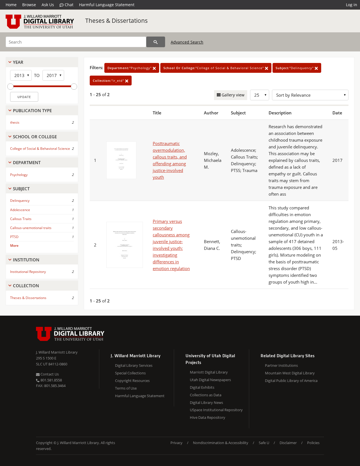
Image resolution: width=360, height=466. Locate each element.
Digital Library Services (133, 365)
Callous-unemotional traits (30, 227)
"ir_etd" (109, 80)
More (14, 245)
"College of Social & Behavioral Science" (214, 68)
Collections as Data (205, 394)
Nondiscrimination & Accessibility (220, 442)
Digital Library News (206, 402)
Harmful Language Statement (106, 4)
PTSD (14, 236)
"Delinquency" (295, 68)
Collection (26, 285)
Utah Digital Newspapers (210, 379)
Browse (29, 4)
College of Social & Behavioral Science (40, 148)
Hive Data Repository (207, 417)
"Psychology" (130, 68)
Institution (26, 260)
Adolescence (20, 209)
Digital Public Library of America (291, 380)
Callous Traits (21, 218)
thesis (14, 122)
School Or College (35, 136)
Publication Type (32, 110)
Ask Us (48, 4)
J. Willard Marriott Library (57, 352)
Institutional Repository (28, 271)
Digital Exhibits (202, 387)
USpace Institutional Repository (216, 409)
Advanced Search (187, 42)
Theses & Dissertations (116, 20)
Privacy (176, 442)
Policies (313, 442)
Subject (21, 188)
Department (26, 162)
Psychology (19, 174)
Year (18, 62)
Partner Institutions (281, 365)
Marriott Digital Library (209, 372)
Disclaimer (288, 442)
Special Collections (130, 372)
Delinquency (20, 200)
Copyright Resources (132, 380)
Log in (351, 4)
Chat (68, 4)
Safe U (264, 442)
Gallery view (232, 95)
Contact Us (49, 374)
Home (11, 4)
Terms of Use (126, 388)
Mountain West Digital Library (290, 372)
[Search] (155, 42)
